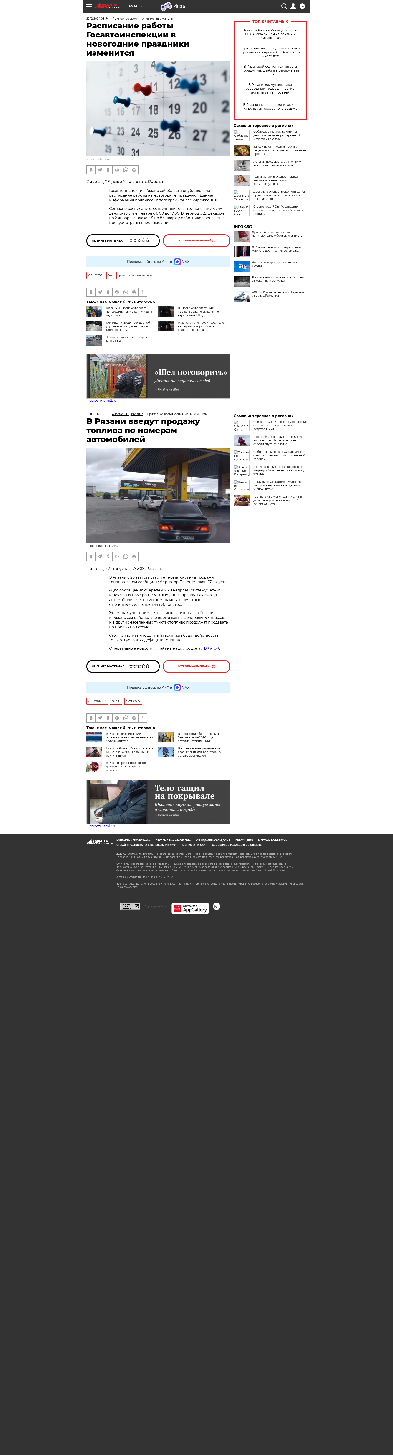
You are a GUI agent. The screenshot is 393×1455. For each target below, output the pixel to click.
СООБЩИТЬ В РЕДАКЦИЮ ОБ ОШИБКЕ (237, 845)
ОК (216, 648)
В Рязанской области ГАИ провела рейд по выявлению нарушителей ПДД (198, 311)
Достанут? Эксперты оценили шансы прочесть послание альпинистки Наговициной (279, 195)
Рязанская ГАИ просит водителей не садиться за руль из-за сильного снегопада (202, 326)
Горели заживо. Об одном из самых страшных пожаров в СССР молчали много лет (270, 52)
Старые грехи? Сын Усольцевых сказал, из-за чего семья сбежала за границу (278, 210)
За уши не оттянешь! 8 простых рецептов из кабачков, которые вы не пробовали (279, 150)
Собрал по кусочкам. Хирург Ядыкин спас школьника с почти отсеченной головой (279, 455)
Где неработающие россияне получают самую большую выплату (277, 234)
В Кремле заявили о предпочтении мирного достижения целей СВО (277, 249)
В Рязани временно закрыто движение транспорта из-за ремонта (126, 766)
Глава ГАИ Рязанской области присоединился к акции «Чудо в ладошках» (129, 311)
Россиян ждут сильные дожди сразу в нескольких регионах (278, 279)
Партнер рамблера (155, 906)
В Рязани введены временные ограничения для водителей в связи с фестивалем (199, 752)
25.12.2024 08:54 (97, 18)
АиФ (115, 545)
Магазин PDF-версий (272, 840)
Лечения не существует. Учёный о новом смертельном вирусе (277, 163)
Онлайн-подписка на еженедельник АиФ (146, 845)
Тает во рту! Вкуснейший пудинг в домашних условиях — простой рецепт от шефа (277, 500)
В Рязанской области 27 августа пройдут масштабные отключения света (270, 70)
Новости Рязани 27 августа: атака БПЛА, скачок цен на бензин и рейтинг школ (270, 34)
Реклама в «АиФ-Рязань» (173, 840)
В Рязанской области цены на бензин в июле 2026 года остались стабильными (199, 737)
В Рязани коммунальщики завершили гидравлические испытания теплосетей (270, 88)
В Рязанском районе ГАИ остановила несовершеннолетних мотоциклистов (130, 737)
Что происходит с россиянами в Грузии (275, 264)
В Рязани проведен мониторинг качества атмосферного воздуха (270, 107)
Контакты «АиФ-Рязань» (133, 840)
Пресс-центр (244, 840)
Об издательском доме (213, 840)
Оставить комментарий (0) (196, 240)
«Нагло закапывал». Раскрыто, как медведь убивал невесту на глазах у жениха (278, 470)
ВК (206, 648)
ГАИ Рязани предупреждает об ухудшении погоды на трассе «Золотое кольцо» (128, 326)
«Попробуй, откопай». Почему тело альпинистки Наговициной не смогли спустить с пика (278, 440)
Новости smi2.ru (101, 400)
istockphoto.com (98, 159)
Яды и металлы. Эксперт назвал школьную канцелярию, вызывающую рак (275, 180)
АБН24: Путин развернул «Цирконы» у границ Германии (278, 294)
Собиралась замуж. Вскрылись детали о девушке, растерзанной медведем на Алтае (276, 135)
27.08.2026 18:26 (97, 414)
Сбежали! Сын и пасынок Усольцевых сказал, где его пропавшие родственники (280, 425)
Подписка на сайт (194, 845)
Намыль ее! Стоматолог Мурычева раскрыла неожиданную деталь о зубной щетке (277, 485)
